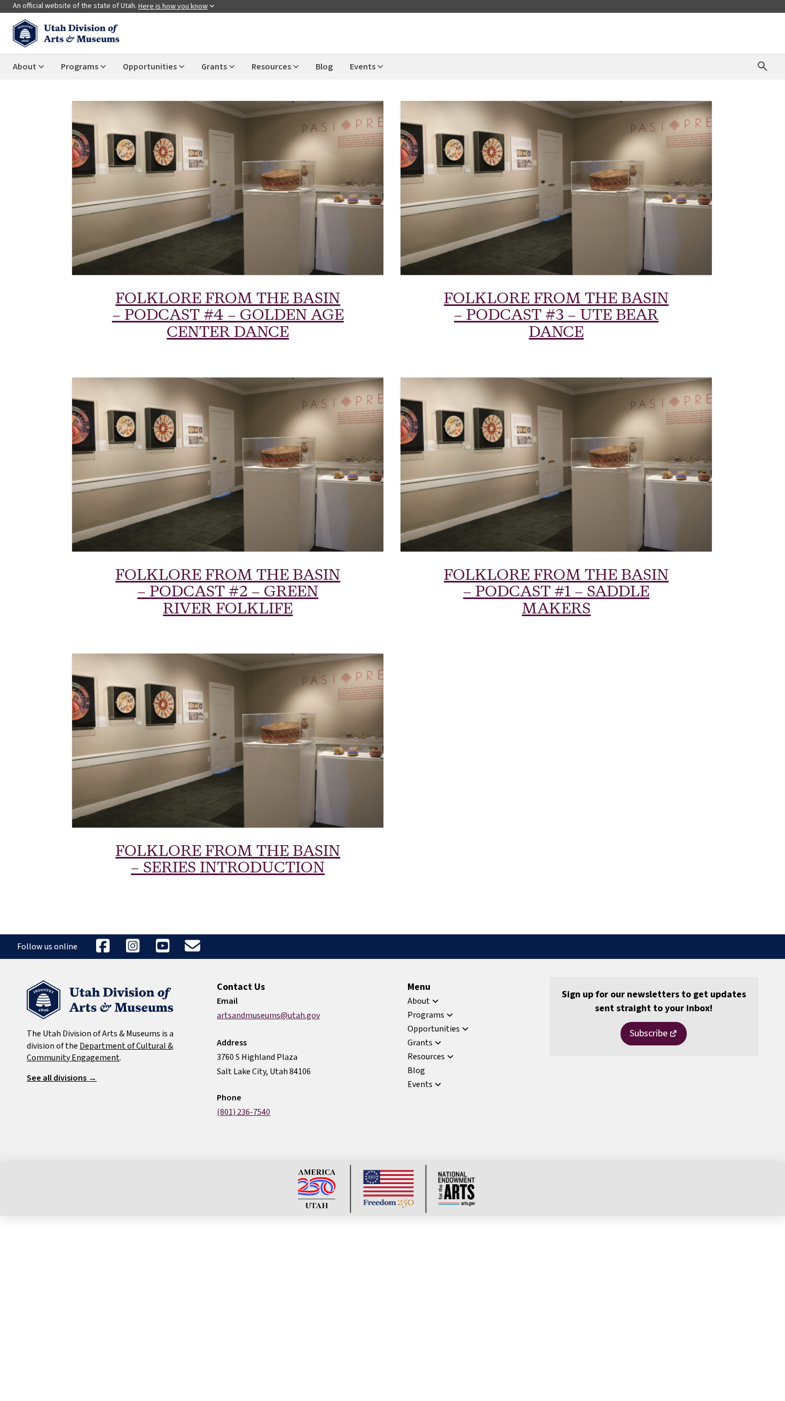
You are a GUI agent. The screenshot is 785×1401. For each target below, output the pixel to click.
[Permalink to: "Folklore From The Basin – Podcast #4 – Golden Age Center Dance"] (227, 188)
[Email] (192, 946)
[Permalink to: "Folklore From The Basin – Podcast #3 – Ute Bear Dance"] (556, 188)
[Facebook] (102, 946)
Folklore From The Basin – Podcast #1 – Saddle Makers (556, 593)
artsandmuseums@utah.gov (268, 1015)
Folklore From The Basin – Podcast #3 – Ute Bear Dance (556, 316)
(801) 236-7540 (243, 1112)
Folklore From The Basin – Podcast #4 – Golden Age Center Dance (228, 316)
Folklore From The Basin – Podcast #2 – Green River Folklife (227, 593)
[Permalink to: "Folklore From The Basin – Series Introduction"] (227, 741)
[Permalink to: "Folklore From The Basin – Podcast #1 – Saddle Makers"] (556, 464)
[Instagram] (132, 946)
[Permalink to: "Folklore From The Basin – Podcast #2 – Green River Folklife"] (227, 464)
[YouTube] (162, 946)
